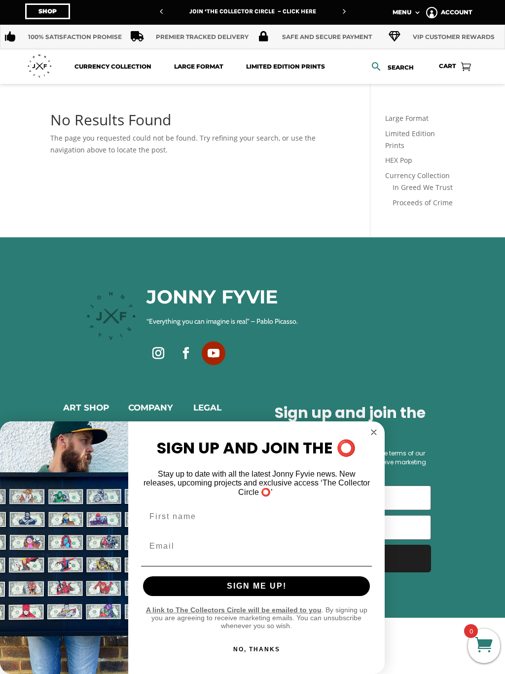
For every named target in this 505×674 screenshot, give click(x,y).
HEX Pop (398, 160)
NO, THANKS (256, 649)
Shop (47, 11)
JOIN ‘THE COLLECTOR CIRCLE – (236, 11)
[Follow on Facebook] (186, 353)
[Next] (343, 11)
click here (299, 11)
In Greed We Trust (423, 187)
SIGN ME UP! (257, 586)
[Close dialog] (374, 432)
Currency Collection (112, 66)
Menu (402, 12)
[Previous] (161, 11)
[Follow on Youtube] (213, 353)
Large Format (198, 66)
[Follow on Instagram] (158, 353)
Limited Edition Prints (285, 66)
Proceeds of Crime (423, 202)
